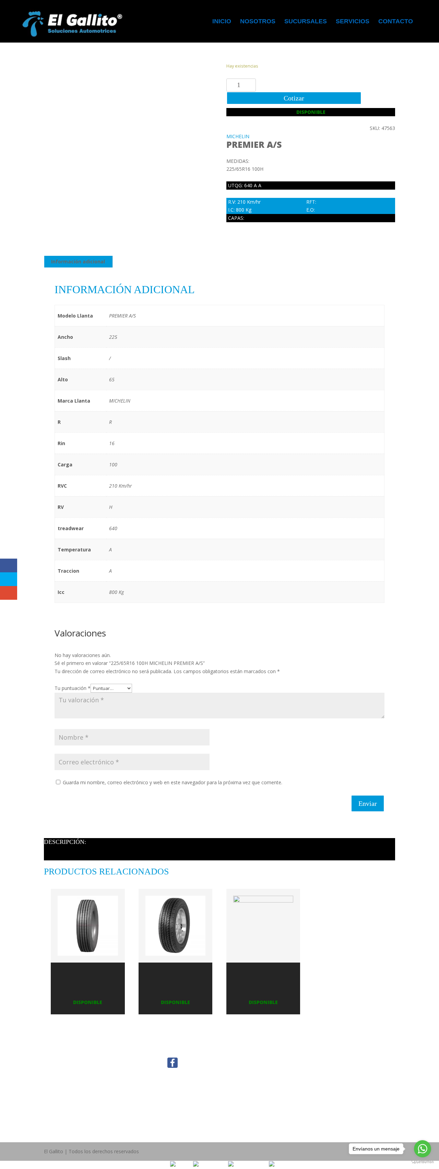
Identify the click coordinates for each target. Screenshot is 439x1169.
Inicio (221, 22)
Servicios (352, 22)
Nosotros (257, 22)
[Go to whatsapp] (422, 1148)
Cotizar (294, 98)
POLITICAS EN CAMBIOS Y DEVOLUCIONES (124, 1102)
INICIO (51, 1053)
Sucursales (305, 22)
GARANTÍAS (119, 1119)
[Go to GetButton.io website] (423, 1162)
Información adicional (78, 261)
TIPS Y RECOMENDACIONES (125, 1077)
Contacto (395, 22)
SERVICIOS (56, 1078)
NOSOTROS (57, 1061)
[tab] (78, 261)
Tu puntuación (73, 688)
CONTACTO (57, 1086)
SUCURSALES (59, 1069)
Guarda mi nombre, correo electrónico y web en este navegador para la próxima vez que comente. (172, 782)
